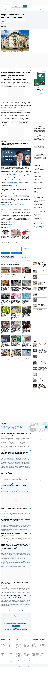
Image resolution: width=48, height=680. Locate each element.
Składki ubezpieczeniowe (35, 655)
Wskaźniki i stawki (35, 651)
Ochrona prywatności (7, 664)
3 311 (19, 610)
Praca (15, 426)
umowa (19, 116)
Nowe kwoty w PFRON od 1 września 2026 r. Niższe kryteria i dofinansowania (39, 136)
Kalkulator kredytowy (37, 179)
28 (41, 226)
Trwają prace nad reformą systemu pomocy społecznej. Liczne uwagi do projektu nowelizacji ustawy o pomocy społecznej (40, 147)
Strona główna (3, 11)
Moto (30, 9)
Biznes (13, 9)
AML (32, 648)
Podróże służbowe (34, 656)
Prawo (22, 9)
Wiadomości (3, 426)
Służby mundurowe (4, 428)
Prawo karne (36, 191)
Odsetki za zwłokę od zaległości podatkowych (39, 201)
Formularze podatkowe (43, 657)
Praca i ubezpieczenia (27, 643)
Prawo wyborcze (20, 428)
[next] (22, 610)
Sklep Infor (17, 646)
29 (43, 226)
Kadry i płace (3, 657)
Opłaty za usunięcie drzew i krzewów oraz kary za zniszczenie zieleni (39, 211)
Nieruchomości (34, 9)
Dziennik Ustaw (18, 653)
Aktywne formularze (40, 187)
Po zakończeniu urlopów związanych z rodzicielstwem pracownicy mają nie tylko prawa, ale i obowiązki (40, 131)
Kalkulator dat (36, 185)
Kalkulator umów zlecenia (38, 172)
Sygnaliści (15, 428)
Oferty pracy (41, 660)
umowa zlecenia (12, 245)
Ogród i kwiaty (42, 645)
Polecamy (35, 341)
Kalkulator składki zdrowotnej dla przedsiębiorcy (39, 167)
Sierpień (43, 223)
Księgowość (6, 9)
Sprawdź (40, 93)
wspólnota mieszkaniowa (12, 182)
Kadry (10, 9)
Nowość (39, 87)
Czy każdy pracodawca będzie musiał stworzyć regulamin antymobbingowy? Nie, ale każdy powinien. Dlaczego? (39, 152)
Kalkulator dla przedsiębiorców (39, 169)
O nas (2, 664)
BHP (9, 645)
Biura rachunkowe (35, 639)
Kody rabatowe (42, 655)
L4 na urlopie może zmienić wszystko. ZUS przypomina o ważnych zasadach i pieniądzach (39, 134)
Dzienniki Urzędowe (19, 655)
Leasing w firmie (26, 645)
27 (39, 226)
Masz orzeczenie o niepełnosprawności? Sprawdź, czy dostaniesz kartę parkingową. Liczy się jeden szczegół (39, 142)
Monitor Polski (18, 654)
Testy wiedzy (10, 661)
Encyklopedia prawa (18, 427)
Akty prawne (18, 651)
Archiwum (41, 654)
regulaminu (16, 623)
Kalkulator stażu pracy (27, 657)
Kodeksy (17, 660)
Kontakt (33, 664)
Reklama (37, 664)
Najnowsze (40, 128)
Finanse (41, 643)
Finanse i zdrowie (26, 646)
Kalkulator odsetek (26, 656)
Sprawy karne (19, 426)
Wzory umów (36, 192)
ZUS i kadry (2, 644)
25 (36, 226)
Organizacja (2, 653)
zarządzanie (9, 79)
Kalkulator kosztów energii (38, 175)
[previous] (9, 610)
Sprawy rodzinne (3, 427)
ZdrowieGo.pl (42, 653)
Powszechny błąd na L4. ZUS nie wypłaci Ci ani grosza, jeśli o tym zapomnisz (39, 160)
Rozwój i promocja (3, 656)
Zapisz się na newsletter (26, 249)
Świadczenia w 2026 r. (37, 260)
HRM (9, 646)
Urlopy (9, 644)
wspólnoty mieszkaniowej (19, 170)
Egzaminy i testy (10, 656)
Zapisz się (16, 625)
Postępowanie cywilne (37, 188)
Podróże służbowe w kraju (36, 653)
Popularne (35, 128)
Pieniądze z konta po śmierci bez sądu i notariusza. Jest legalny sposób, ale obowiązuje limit (39, 144)
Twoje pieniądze (26, 9)
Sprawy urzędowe (11, 11)
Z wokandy (10, 428)
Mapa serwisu (42, 664)
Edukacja (39, 9)
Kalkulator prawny (37, 183)
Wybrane (44, 128)
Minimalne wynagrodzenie (36, 654)
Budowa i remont (42, 644)
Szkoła (9, 654)
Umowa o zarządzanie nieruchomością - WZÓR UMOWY (12, 107)
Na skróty (41, 651)
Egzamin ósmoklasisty (11, 660)
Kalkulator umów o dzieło (38, 173)
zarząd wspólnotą (19, 245)
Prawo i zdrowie (18, 647)
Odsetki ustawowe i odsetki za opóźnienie (39, 198)
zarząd (15, 167)
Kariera (28, 664)
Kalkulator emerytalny (37, 176)
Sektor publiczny (17, 9)
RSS (31, 664)
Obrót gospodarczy (3, 643)
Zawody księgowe (3, 645)
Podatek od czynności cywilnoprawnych (37, 215)
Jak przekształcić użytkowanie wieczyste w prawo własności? (13, 204)
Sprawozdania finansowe (35, 647)
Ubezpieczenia (10, 643)
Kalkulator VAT (26, 655)
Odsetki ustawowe (34, 657)
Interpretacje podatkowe (38, 218)
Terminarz (37, 223)
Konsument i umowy (9, 426)
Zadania (2, 655)
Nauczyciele (10, 655)
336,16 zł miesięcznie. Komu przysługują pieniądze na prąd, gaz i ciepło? (40, 150)
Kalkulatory (37, 165)
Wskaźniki (37, 196)
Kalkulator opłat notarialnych (38, 182)
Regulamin (25, 664)
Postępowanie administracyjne (39, 189)
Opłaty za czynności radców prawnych (38, 205)
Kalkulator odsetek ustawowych (39, 180)
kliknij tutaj (21, 630)
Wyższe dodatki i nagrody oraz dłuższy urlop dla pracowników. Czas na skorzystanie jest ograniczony (40, 155)
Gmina (16, 11)
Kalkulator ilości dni (27, 654)
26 (38, 226)
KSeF (43, 9)
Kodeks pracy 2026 (40, 89)
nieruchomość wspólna (5, 245)
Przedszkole (10, 653)
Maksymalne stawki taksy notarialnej (38, 208)
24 (34, 226)
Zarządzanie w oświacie (12, 657)
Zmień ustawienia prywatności (17, 664)
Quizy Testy (36, 217)
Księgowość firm (3, 639)
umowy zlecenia (8, 195)
